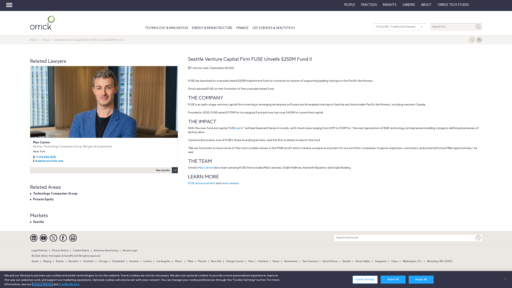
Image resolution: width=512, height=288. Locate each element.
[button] (472, 41)
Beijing (47, 261)
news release (230, 183)
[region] (256, 279)
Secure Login (130, 250)
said (238, 128)
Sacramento (291, 261)
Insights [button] (389, 5)
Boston (60, 261)
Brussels (73, 261)
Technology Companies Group (55, 194)
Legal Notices (39, 250)
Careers (408, 5)
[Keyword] (478, 237)
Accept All (421, 279)
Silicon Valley (362, 261)
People (349, 5)
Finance (242, 28)
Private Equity (43, 199)
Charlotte (88, 261)
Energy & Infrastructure (212, 28)
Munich (202, 261)
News (46, 40)
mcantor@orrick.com (49, 161)
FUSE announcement (201, 183)
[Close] (505, 279)
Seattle (38, 222)
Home (33, 40)
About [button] (426, 5)
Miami (178, 261)
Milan (191, 261)
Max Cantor (205, 168)
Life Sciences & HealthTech (274, 28)
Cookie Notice (81, 250)
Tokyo (394, 261)
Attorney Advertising (106, 250)
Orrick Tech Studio (453, 5)
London (147, 261)
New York (216, 261)
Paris (251, 261)
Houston (134, 261)
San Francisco (310, 261)
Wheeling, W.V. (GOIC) (439, 261)
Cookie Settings (365, 279)
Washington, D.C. (412, 261)
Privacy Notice (60, 250)
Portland (263, 261)
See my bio (163, 170)
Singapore (380, 261)
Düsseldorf (118, 261)
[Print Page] (479, 41)
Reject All (393, 279)
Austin (35, 261)
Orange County (235, 261)
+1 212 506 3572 (46, 157)
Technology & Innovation (166, 28)
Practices (369, 5)
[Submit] (478, 27)
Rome (276, 261)
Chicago (103, 261)
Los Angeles (163, 261)
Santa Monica (330, 261)
